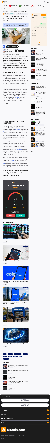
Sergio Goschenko (9, 51)
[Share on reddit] (21, 51)
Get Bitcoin (44, 15)
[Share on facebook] (16, 51)
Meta (20, 356)
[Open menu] (48, 2)
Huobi (10, 356)
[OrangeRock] (8, 8)
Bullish (20, 215)
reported (12, 160)
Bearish (10, 215)
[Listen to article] (4, 46)
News (4, 11)
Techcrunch (17, 97)
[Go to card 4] (39, 44)
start (4, 163)
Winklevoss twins (19, 77)
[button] (17, 46)
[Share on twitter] (19, 51)
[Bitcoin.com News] (4, 2)
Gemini (5, 356)
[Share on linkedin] (23, 51)
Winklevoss (6, 358)
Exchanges (7, 11)
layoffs (4, 131)
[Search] (45, 2)
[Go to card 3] (38, 44)
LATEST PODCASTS (35, 119)
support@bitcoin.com (5, 439)
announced (17, 129)
